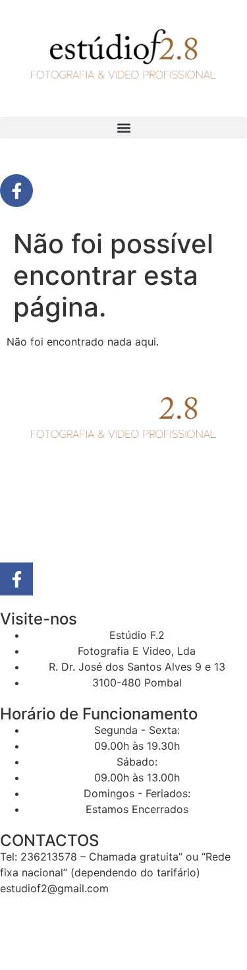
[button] (123, 127)
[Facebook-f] (16, 190)
